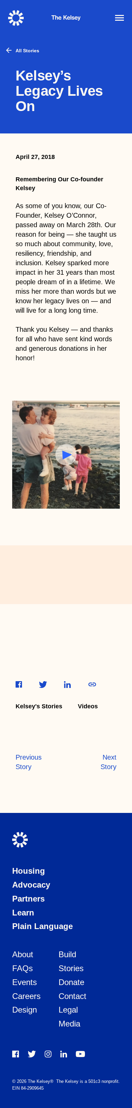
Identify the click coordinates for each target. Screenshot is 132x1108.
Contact (72, 996)
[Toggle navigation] (119, 18)
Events (24, 982)
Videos (88, 706)
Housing (28, 870)
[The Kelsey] (20, 18)
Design (24, 1009)
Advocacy (31, 884)
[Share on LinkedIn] (67, 684)
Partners (28, 898)
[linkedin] (63, 1054)
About (22, 954)
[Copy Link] (92, 684)
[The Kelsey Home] (20, 840)
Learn (23, 912)
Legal (68, 1009)
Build (67, 954)
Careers (26, 996)
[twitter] (32, 1054)
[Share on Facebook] (19, 684)
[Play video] (65, 455)
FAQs (22, 968)
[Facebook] (15, 1054)
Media (69, 1023)
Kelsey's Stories (39, 706)
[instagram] (48, 1054)
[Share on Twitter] (43, 684)
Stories (71, 968)
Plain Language (42, 926)
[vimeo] (80, 1054)
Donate (71, 982)
